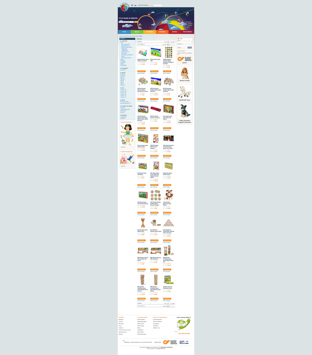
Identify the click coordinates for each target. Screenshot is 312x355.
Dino (121, 77)
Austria (122, 107)
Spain (121, 112)
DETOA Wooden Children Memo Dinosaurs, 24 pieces (142, 90)
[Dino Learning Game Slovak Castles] (142, 138)
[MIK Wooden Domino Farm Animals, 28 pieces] (142, 250)
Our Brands (155, 325)
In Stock (122, 69)
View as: (139, 44)
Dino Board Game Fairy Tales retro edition (167, 118)
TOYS (124, 36)
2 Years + (122, 89)
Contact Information (157, 319)
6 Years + (122, 95)
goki (121, 82)
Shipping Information (141, 321)
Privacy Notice (140, 332)
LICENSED (122, 62)
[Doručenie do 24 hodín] (170, 342)
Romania (122, 110)
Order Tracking (140, 325)
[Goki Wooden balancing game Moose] (168, 195)
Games (122, 53)
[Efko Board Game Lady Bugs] (142, 166)
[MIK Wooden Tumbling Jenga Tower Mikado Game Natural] (155, 279)
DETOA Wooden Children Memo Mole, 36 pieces (155, 90)
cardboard (122, 116)
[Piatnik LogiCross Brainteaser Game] (168, 279)
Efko (121, 80)
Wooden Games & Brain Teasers (132, 36)
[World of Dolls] (185, 73)
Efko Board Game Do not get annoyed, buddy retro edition (168, 147)
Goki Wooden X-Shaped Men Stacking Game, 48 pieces (168, 231)
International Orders (141, 334)
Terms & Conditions (157, 321)
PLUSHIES (122, 60)
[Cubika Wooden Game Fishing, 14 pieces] (142, 52)
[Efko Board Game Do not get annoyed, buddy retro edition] (168, 138)
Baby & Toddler (124, 44)
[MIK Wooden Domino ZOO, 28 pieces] (155, 250)
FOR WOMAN (123, 65)
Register (179, 47)
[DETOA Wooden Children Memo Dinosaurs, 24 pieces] (142, 81)
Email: (179, 40)
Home (120, 36)
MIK (121, 83)
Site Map (121, 334)
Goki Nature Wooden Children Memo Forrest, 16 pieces (155, 204)
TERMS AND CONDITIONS (166, 347)
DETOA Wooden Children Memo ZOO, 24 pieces (168, 90)
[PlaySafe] (125, 6)
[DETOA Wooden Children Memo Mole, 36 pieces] (155, 81)
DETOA (122, 75)
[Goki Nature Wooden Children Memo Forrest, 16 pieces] (155, 195)
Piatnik (122, 85)
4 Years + (122, 92)
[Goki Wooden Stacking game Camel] (155, 222)
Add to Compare (141, 73)
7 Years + (122, 97)
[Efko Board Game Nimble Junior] (168, 166)
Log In (188, 26)
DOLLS (122, 59)
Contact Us (121, 328)
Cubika (122, 74)
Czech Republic (124, 109)
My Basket (190, 23)
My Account (188, 22)
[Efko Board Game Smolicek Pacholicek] (142, 195)
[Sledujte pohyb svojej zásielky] (185, 59)
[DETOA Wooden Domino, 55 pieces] (155, 109)
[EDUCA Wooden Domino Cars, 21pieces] (155, 138)
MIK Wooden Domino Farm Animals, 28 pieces (142, 259)
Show (165, 41)
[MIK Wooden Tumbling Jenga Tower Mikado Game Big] (168, 250)
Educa (121, 78)
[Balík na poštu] (184, 342)
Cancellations (140, 330)
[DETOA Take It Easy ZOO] (155, 52)
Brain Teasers (124, 51)
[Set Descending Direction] (174, 44)
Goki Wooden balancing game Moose (167, 204)
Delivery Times (140, 323)
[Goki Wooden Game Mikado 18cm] (142, 222)
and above (124, 103)
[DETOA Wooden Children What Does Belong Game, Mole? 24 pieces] (142, 109)
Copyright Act (156, 323)
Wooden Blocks (124, 45)
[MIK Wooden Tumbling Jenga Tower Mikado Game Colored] (142, 279)
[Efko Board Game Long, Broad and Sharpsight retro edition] (155, 166)
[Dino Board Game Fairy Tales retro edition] (168, 109)
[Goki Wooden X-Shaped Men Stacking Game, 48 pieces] (168, 222)
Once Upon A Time (125, 57)
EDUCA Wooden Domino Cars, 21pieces (154, 147)
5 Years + (122, 94)
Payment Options (141, 319)
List (144, 44)
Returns (139, 328)
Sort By (164, 44)
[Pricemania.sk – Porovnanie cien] (157, 342)
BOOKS (122, 63)
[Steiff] (185, 91)
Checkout (190, 25)
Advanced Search (123, 332)
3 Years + (122, 91)
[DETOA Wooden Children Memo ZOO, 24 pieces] (168, 81)
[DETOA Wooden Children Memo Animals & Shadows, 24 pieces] (168, 52)
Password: (180, 43)
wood (121, 118)
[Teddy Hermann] (185, 111)
